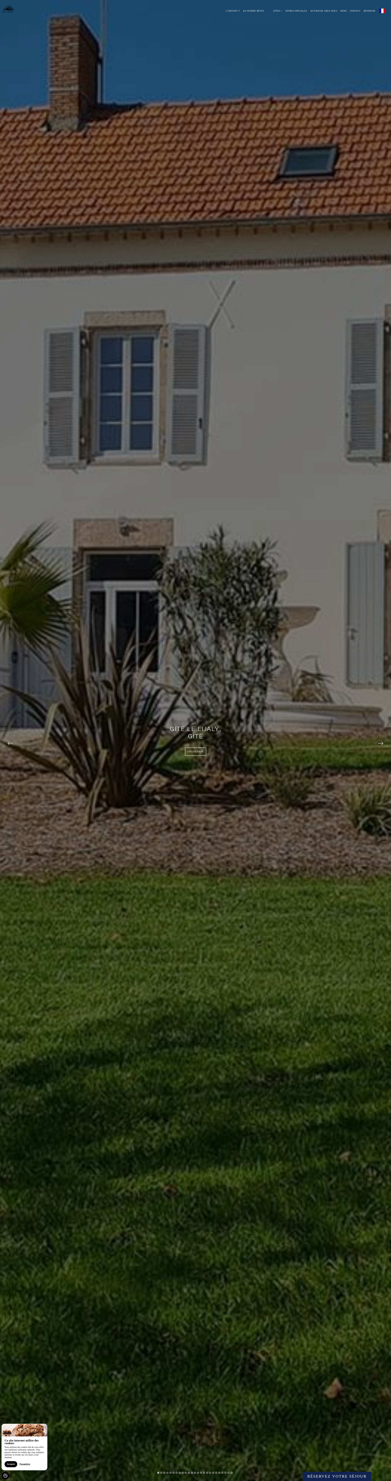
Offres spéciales (296, 11)
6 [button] (173, 1473)
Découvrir (196, 751)
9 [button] (183, 1473)
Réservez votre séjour (337, 1476)
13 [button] (195, 1473)
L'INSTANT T (233, 11)
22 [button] (222, 1473)
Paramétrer (25, 1464)
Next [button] (380, 740)
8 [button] (180, 1473)
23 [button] (225, 1473)
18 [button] (210, 1473)
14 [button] (198, 1473)
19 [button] (213, 1473)
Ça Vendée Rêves (253, 11)
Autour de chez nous (323, 11)
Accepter (11, 1464)
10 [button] (186, 1473)
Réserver (369, 11)
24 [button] (228, 1473)
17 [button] (207, 1473)
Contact (355, 11)
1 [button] (158, 1473)
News (343, 11)
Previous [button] (10, 740)
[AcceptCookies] (5, 1475)
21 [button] (219, 1473)
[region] (24, 1447)
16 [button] (204, 1473)
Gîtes (276, 11)
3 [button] (164, 1473)
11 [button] (189, 1473)
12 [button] (192, 1473)
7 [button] (176, 1473)
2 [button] (161, 1473)
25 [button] (231, 1473)
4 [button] (167, 1473)
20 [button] (216, 1473)
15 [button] (201, 1473)
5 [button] (170, 1473)
